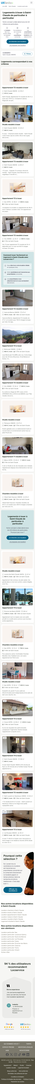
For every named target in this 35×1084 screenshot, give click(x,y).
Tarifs (28, 1044)
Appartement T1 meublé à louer (15, 457)
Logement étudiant (23, 1068)
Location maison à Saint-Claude (12, 917)
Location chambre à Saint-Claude (12, 910)
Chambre (28, 1065)
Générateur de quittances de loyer (17, 1073)
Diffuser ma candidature (13, 890)
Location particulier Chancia (10, 946)
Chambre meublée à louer (12, 494)
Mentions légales (25, 1047)
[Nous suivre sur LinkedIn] (28, 1054)
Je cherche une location (17, 42)
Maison (16, 1065)
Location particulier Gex (9, 932)
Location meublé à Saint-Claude (12, 919)
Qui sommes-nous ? (11, 1044)
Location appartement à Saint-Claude (14, 915)
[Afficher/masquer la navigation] (31, 2)
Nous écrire (24, 1050)
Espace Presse (8, 1047)
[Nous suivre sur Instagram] (15, 1054)
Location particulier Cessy (10, 941)
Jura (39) (4, 6)
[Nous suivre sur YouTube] (24, 1054)
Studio (22, 1065)
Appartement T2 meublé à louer (15, 88)
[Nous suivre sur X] (11, 1054)
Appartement (7, 1065)
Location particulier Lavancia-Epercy (13, 935)
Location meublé (11, 1068)
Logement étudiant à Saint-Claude (13, 921)
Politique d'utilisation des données (11, 1079)
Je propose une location (17, 45)
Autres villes (5, 952)
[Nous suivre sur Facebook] (7, 1054)
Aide (7, 1050)
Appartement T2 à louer (12, 198)
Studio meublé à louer (11, 124)
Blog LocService (12, 1071)
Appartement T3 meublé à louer (15, 161)
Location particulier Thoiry (10, 948)
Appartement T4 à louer (12, 608)
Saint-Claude (12, 6)
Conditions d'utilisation (17, 1077)
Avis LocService (23, 1071)
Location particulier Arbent (10, 950)
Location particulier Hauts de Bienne (13, 937)
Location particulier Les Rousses (12, 939)
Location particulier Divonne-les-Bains (14, 943)
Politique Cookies (28, 1079)
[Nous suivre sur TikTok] (19, 1054)
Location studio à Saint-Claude (11, 912)
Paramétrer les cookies (17, 1081)
